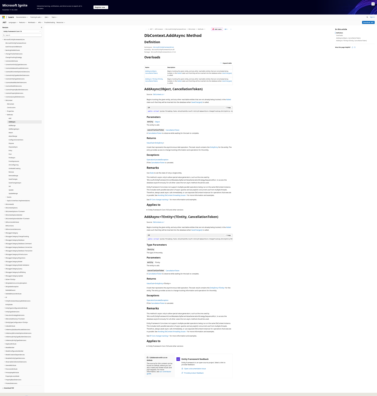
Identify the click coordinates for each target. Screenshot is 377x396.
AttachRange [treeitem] (13, 136)
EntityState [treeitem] (9, 304)
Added (179, 73)
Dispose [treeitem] (11, 143)
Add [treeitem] (10, 118)
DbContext (191, 29)
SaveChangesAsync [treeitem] (15, 183)
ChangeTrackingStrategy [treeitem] (13, 57)
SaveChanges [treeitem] (13, 179)
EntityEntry (159, 143)
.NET (151, 29)
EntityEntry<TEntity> (217, 288)
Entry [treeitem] (10, 150)
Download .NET (368, 22)
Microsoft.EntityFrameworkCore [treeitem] (15, 43)
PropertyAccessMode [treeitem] (12, 376)
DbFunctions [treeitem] (9, 226)
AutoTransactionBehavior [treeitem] (13, 47)
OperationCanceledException (157, 160)
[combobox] (22, 31)
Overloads (339, 35)
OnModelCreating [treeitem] (14, 168)
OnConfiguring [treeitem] (13, 165)
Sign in (372, 17)
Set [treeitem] (10, 186)
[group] (190, 111)
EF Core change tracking (159, 199)
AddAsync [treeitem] (12, 122)
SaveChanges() (227, 73)
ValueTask (150, 143)
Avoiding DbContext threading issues (171, 195)
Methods (201, 29)
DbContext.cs (158, 94)
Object (157, 122)
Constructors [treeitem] (11, 107)
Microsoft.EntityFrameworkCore (175, 29)
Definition (339, 33)
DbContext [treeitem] (10, 104)
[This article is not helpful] (355, 47)
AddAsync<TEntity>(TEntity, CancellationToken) (351, 41)
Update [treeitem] (11, 190)
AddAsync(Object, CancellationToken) (348, 38)
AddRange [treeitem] (12, 125)
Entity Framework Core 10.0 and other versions (165, 210)
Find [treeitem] (10, 154)
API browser (159, 29)
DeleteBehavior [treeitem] (10, 290)
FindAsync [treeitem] (12, 158)
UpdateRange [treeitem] (13, 193)
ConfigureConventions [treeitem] (16, 140)
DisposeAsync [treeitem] (13, 147)
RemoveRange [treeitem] (13, 176)
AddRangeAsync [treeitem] (14, 129)
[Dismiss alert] (373, 3)
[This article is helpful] (352, 47)
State (152, 173)
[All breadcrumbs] (146, 29)
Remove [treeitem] (11, 172)
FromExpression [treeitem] (14, 161)
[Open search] (367, 17)
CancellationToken (172, 130)
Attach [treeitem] (11, 133)
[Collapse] (41, 27)
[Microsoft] (3, 17)
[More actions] (231, 29)
